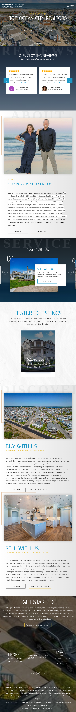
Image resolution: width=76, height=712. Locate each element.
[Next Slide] (69, 80)
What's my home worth (39, 586)
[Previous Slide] (6, 80)
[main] (38, 319)
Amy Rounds (55, 88)
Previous (5, 272)
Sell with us (49, 30)
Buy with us (27, 30)
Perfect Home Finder (38, 490)
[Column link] (38, 41)
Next (71, 272)
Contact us (41, 231)
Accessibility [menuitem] (35, 708)
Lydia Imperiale (22, 88)
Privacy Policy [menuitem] (49, 708)
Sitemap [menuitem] (25, 708)
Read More (25, 83)
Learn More (18, 231)
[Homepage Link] (13, 6)
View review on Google (22, 89)
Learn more (47, 281)
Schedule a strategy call (39, 625)
